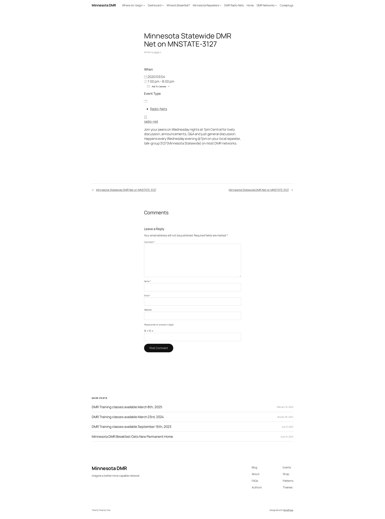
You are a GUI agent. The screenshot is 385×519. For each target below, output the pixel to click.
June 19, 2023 (286, 436)
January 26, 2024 (285, 416)
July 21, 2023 (287, 426)
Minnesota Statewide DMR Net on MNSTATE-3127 (126, 190)
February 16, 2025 (285, 406)
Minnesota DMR (104, 5)
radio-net (151, 121)
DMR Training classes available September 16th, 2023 (131, 427)
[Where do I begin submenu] (144, 5)
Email (147, 295)
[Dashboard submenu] (163, 5)
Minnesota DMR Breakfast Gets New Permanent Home (132, 437)
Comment (149, 242)
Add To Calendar (158, 86)
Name (147, 281)
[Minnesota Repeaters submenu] (220, 5)
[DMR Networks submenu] (276, 5)
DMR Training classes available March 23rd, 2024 (128, 417)
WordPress (288, 510)
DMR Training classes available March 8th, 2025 (127, 407)
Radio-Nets (158, 109)
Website (148, 309)
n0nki (156, 52)
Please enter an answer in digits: (159, 324)
